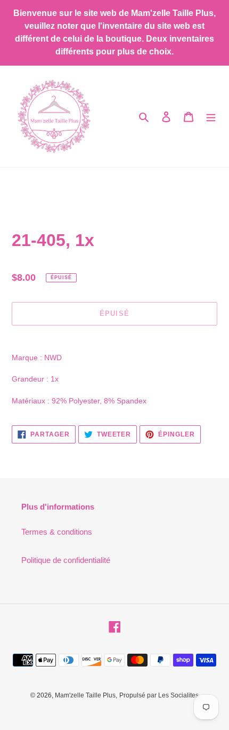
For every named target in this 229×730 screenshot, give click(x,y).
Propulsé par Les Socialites (159, 695)
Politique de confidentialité (65, 560)
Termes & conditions (56, 531)
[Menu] (211, 116)
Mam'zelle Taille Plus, (86, 695)
